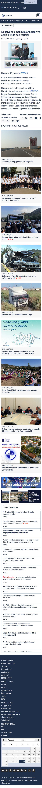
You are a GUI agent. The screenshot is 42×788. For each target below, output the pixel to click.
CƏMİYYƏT (5, 675)
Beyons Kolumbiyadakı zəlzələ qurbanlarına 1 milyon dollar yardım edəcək (20, 569)
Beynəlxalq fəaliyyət (10, 714)
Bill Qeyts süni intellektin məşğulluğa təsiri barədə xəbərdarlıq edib (19, 643)
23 (39, 758)
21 (29, 758)
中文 (24, 8)
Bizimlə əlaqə (7, 703)
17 (6, 758)
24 (6, 761)
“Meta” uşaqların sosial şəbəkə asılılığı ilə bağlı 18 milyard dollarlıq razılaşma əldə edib (20, 541)
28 (29, 761)
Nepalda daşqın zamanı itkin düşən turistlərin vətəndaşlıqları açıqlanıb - (20, 522)
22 (34, 758)
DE (11, 8)
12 (18, 755)
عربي (20, 8)
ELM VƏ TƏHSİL (7, 682)
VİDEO (3, 696)
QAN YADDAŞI (6, 690)
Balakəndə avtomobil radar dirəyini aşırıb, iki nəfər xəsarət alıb (19, 277)
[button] (21, 51)
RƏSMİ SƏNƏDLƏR (8, 664)
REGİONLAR (7, 25)
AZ (2, 8)
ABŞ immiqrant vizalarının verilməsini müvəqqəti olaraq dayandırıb (17, 652)
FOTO (3, 699)
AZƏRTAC (23, 73)
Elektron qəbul (8, 724)
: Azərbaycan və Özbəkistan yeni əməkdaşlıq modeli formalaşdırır (19, 578)
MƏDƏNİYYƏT (6, 678)
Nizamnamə (6, 709)
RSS (2, 730)
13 (24, 755)
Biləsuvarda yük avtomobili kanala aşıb (17, 315)
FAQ (2, 727)
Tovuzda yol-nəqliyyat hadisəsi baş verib (17, 162)
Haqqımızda (6, 706)
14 (29, 755)
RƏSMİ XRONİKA (7, 661)
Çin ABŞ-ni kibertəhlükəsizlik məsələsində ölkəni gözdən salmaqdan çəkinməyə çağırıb (20, 606)
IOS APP (4, 735)
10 (6, 755)
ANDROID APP (6, 733)
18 (13, 758)
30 (39, 761)
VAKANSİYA (5, 720)
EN (8, 8)
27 (24, 761)
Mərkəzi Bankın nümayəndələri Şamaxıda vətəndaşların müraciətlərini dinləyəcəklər (18, 352)
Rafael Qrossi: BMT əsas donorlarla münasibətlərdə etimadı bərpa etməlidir (18, 625)
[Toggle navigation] (37, 15)
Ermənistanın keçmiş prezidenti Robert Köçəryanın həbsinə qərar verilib (18, 532)
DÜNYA (4, 688)
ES (16, 8)
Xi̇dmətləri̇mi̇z (7, 717)
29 (34, 761)
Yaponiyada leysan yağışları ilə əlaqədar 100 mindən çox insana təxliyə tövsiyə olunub (20, 587)
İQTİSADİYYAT (6, 669)
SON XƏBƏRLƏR (11, 507)
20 (24, 758)
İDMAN (3, 685)
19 (18, 758)
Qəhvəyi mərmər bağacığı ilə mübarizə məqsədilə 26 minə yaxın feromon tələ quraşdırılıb (21, 430)
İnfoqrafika (6, 693)
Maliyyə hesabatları (10, 712)
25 (13, 761)
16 (39, 755)
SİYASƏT (4, 666)
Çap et (18, 39)
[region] (22, 582)
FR (13, 8)
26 (18, 761)
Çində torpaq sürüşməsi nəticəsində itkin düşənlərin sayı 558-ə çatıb (18, 559)
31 (6, 765)
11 (13, 755)
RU (5, 8)
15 (34, 755)
